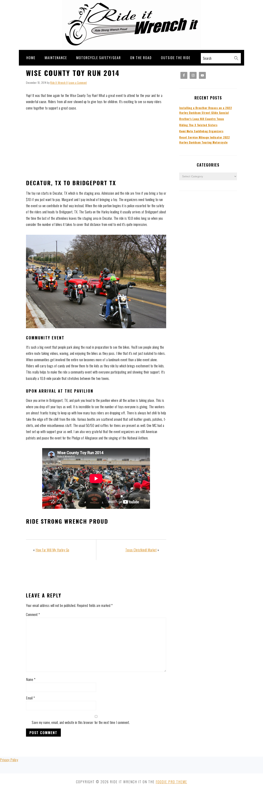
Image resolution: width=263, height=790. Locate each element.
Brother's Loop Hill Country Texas (201, 119)
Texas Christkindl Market (141, 549)
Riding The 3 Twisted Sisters (198, 125)
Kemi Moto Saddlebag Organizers (201, 131)
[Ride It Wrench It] (131, 46)
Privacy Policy (9, 759)
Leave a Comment (78, 83)
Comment (33, 614)
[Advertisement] (96, 145)
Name (30, 679)
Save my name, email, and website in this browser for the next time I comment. (81, 722)
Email (30, 697)
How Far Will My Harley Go (52, 549)
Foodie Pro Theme (171, 781)
